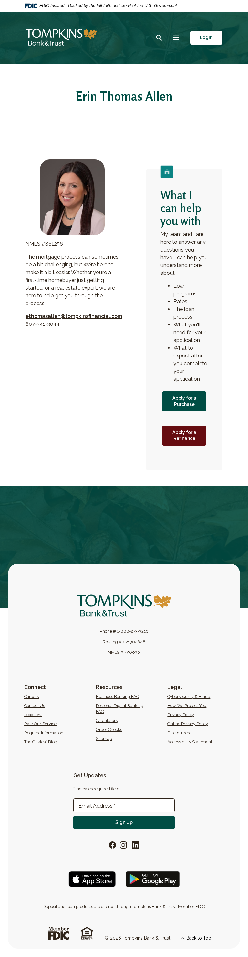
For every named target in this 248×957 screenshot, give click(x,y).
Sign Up (145, 822)
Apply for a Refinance (189, 435)
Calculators (107, 720)
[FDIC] (58, 933)
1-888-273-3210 (133, 631)
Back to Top (198, 938)
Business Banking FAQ (117, 696)
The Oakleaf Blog (55, 741)
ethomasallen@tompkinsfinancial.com (74, 316)
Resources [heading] (109, 687)
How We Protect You (186, 705)
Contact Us (34, 705)
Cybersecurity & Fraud (188, 696)
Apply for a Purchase (189, 401)
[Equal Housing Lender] (86, 933)
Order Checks (127, 729)
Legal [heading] (174, 687)
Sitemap (104, 738)
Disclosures (178, 732)
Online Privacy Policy (187, 723)
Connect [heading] (35, 687)
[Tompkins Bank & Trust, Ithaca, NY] (61, 37)
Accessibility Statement (189, 741)
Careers (55, 696)
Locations (33, 714)
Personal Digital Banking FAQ (119, 708)
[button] (206, 38)
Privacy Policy (180, 714)
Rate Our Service (40, 723)
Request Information (43, 732)
